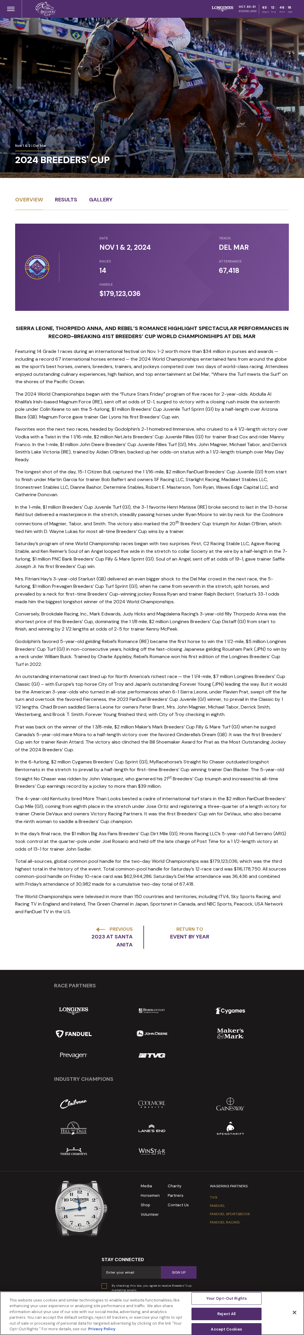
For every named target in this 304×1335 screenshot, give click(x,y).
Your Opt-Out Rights (226, 1298)
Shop (145, 1204)
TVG (213, 1197)
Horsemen (150, 1195)
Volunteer (150, 1214)
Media (146, 1185)
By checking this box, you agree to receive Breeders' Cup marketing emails (151, 1288)
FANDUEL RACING (225, 1222)
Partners (175, 1195)
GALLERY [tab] (101, 199)
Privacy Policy (101, 1328)
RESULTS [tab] (66, 199)
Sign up (179, 1272)
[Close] (294, 1312)
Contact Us (178, 1204)
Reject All (226, 1313)
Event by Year (189, 936)
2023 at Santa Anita (112, 940)
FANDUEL (217, 1205)
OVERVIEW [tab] (29, 199)
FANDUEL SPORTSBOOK (230, 1214)
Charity (174, 1185)
